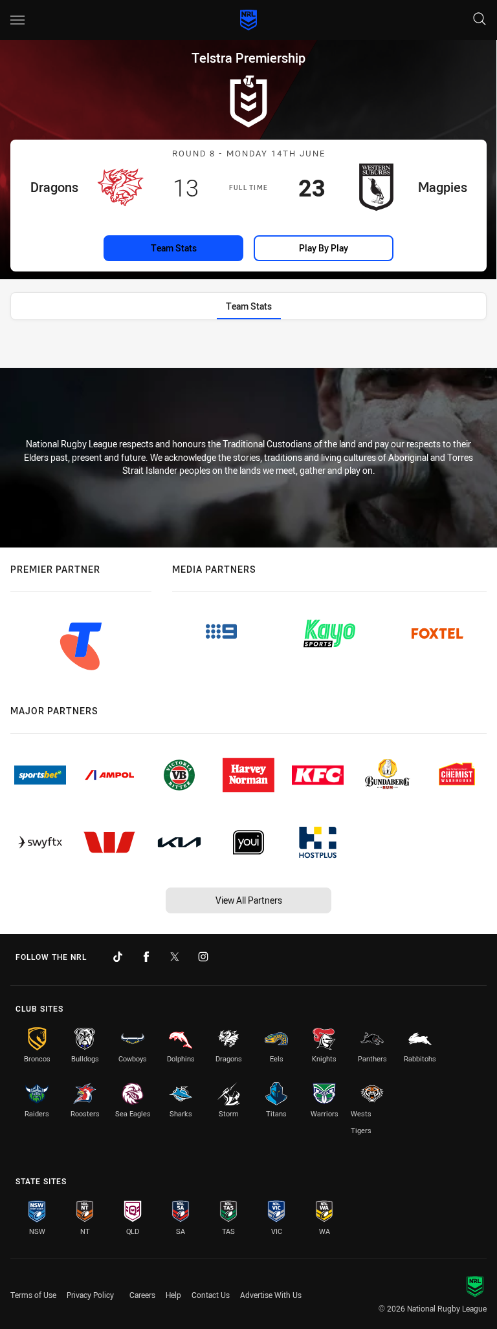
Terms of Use (33, 1295)
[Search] (479, 20)
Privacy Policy (90, 1295)
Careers (142, 1295)
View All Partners (248, 900)
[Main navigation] (17, 20)
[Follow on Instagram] (203, 956)
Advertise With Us (271, 1295)
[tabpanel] (248, 348)
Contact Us (211, 1295)
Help (173, 1295)
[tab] (249, 306)
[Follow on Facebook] (146, 956)
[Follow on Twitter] (175, 956)
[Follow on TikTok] (118, 956)
